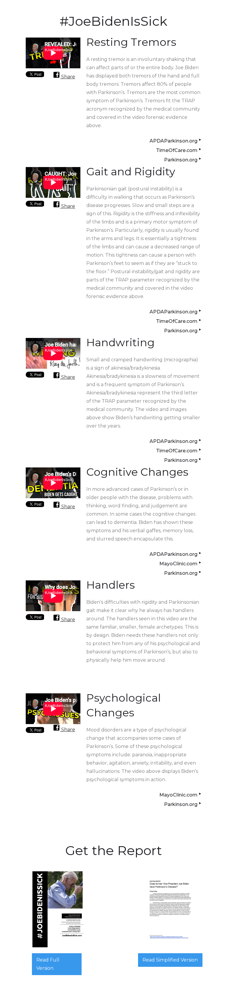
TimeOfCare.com (178, 149)
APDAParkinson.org (175, 140)
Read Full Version (47, 964)
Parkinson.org (182, 159)
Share (67, 77)
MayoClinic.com (180, 563)
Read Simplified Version (170, 960)
